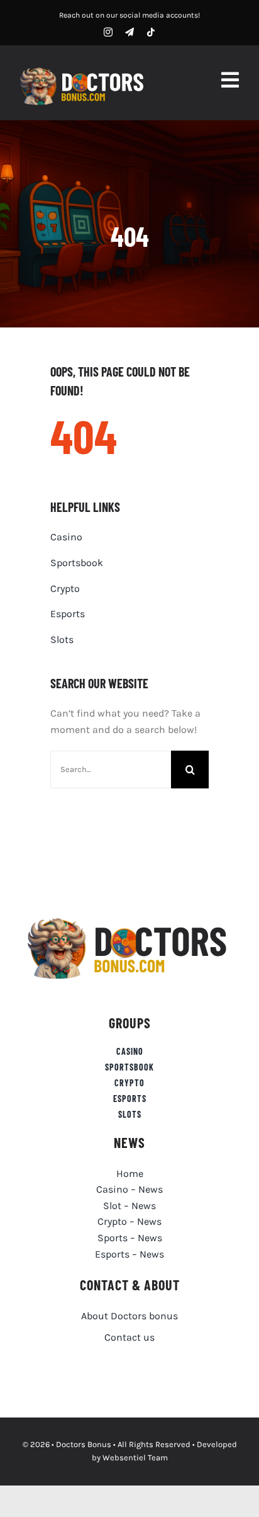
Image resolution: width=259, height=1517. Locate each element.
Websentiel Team (135, 1457)
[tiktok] (150, 32)
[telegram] (129, 32)
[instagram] (108, 32)
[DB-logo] (83, 70)
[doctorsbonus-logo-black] (129, 919)
